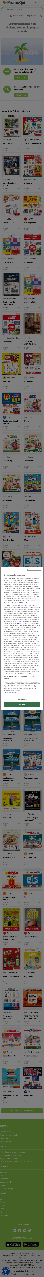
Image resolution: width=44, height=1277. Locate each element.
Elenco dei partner (10, 692)
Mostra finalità (22, 699)
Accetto (22, 704)
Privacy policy (24, 602)
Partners (19, 623)
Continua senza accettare (34, 570)
